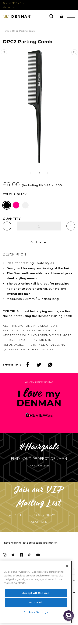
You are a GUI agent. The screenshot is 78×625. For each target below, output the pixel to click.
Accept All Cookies (36, 592)
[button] (71, 16)
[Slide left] (31, 173)
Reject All (36, 602)
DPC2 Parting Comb (23, 31)
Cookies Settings (35, 612)
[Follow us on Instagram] (39, 366)
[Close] (67, 566)
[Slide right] (47, 173)
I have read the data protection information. (30, 542)
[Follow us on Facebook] (27, 366)
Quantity (11, 219)
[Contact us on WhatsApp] (50, 366)
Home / (7, 31)
